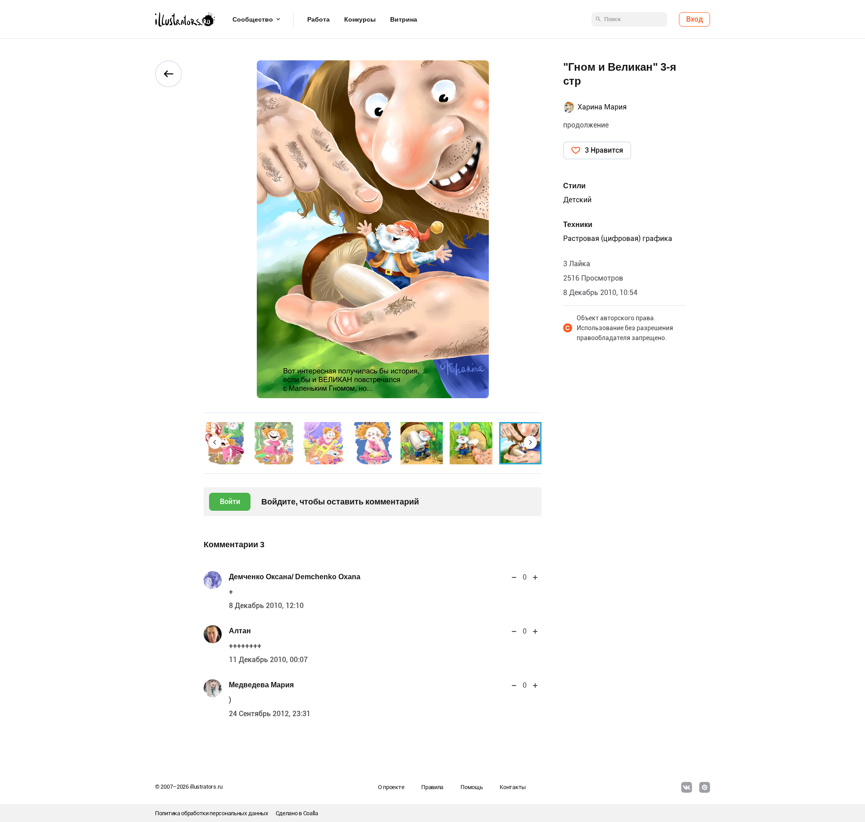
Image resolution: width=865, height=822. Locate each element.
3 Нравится (604, 150)
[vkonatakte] (686, 787)
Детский (577, 199)
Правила (432, 787)
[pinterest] (704, 787)
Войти (230, 501)
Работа (318, 19)
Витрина (403, 19)
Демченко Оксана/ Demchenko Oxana (294, 576)
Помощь (471, 787)
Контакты (513, 787)
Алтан (240, 631)
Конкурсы (360, 19)
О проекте (391, 787)
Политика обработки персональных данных (212, 813)
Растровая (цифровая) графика (617, 238)
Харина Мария (602, 107)
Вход (694, 19)
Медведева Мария (261, 685)
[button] (215, 442)
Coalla (310, 813)
